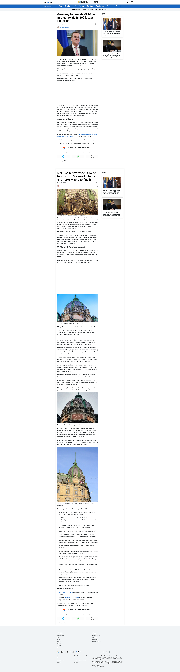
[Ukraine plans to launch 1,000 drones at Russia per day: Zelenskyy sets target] (112, 46)
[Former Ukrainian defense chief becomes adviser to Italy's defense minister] (112, 24)
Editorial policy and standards (80, 655)
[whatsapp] (107, 652)
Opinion (110, 6)
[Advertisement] (77, 93)
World (81, 6)
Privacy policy (77, 658)
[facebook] (95, 652)
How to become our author (80, 660)
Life (75, 6)
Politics (90, 6)
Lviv (64, 622)
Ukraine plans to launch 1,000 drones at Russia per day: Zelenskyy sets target (111, 55)
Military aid (66, 160)
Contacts (76, 662)
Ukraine (60, 160)
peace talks (86, 9)
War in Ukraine (65, 6)
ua (45, 2)
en (48, 2)
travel (60, 622)
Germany (74, 160)
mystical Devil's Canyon (72, 598)
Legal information (61, 660)
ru (51, 2)
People (119, 6)
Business (100, 6)
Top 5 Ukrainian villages (66, 592)
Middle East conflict (76, 9)
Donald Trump (93, 9)
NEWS (104, 14)
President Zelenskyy (103, 9)
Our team (59, 662)
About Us (59, 655)
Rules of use (60, 658)
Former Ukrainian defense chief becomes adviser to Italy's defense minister (111, 33)
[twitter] (101, 652)
